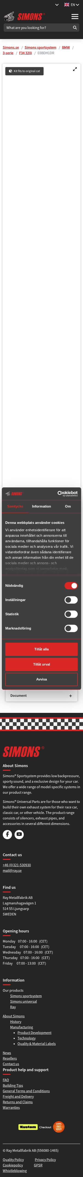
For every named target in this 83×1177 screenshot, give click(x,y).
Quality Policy (13, 1159)
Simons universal (23, 1001)
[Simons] (24, 16)
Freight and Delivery (18, 1096)
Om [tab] (68, 506)
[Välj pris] (57, 4)
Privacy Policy (45, 1159)
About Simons (14, 1016)
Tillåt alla (41, 649)
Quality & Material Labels (37, 1043)
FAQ (6, 1080)
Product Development (34, 1032)
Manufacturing (21, 1027)
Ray (13, 1007)
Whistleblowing (15, 1170)
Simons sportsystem (40, 47)
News (7, 1052)
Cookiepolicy (13, 1165)
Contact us (11, 1063)
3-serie (8, 53)
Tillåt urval (41, 664)
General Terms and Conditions (26, 1091)
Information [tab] (41, 506)
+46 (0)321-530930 (17, 865)
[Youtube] (19, 837)
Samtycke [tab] (15, 506)
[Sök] (75, 27)
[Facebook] (7, 837)
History (15, 1021)
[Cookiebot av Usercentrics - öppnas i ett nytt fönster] (58, 494)
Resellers (10, 1058)
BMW (66, 47)
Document (18, 695)
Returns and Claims (18, 1102)
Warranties (11, 1107)
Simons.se (11, 47)
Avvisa (41, 679)
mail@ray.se (12, 870)
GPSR (38, 1165)
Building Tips (13, 1085)
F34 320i (25, 53)
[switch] (71, 600)
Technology (27, 1038)
